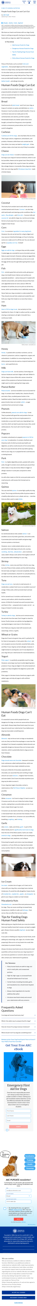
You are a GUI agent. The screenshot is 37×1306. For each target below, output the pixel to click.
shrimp (7, 565)
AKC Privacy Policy (31, 1224)
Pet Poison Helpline (19, 788)
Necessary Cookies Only (18, 1297)
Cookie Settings (18, 1302)
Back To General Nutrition (11, 8)
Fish (2, 272)
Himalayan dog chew (24, 169)
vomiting (4, 552)
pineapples (29, 894)
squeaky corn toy (12, 243)
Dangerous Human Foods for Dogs (22, 48)
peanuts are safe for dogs (19, 412)
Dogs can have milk (7, 371)
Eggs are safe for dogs (8, 250)
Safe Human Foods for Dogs (20, 45)
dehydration (18, 552)
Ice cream (4, 885)
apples (22, 894)
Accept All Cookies (18, 1292)
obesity (11, 23)
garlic (21, 827)
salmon (24, 533)
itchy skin (20, 215)
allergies (5, 23)
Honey (3, 352)
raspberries (15, 894)
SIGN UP (18, 1219)
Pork (2, 462)
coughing (11, 819)
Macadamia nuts (6, 904)
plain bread (15, 105)
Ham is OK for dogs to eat (9, 309)
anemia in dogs (6, 835)
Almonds (4, 738)
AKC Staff (6, 15)
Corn (3, 231)
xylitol (23, 402)
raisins (31, 108)
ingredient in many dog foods (22, 231)
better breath (5, 81)
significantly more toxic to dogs (24, 830)
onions (6, 827)
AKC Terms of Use (16, 1209)
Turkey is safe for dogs (8, 615)
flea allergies (10, 215)
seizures (15, 775)
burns (3, 364)
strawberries (7, 894)
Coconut (22, 209)
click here (24, 1222)
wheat (29, 641)
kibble (20, 499)
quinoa (14, 490)
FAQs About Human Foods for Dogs (23, 58)
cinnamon (8, 798)
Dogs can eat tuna (6, 584)
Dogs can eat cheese (7, 154)
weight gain (25, 144)
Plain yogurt (5, 660)
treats (15, 23)
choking (19, 819)
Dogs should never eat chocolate (11, 760)
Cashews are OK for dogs (9, 135)
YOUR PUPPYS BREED (9, 1193)
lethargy (25, 910)
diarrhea (10, 552)
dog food (20, 23)
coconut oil (4, 218)
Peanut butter (5, 390)
